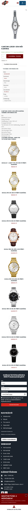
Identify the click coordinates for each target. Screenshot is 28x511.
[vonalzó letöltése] (14, 506)
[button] (26, 495)
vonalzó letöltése (14, 509)
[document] (14, 255)
